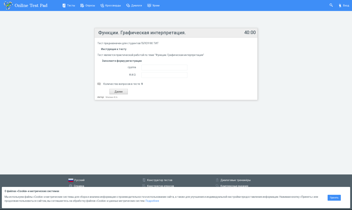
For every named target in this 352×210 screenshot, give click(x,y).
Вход (346, 5)
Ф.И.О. (132, 74)
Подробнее (152, 200)
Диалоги (136, 5)
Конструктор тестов (159, 180)
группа (132, 67)
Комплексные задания (234, 186)
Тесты (71, 5)
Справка (79, 186)
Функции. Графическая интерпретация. (142, 32)
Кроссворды (113, 5)
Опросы (90, 5)
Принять (334, 197)
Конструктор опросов (160, 186)
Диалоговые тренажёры (236, 180)
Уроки (156, 5)
